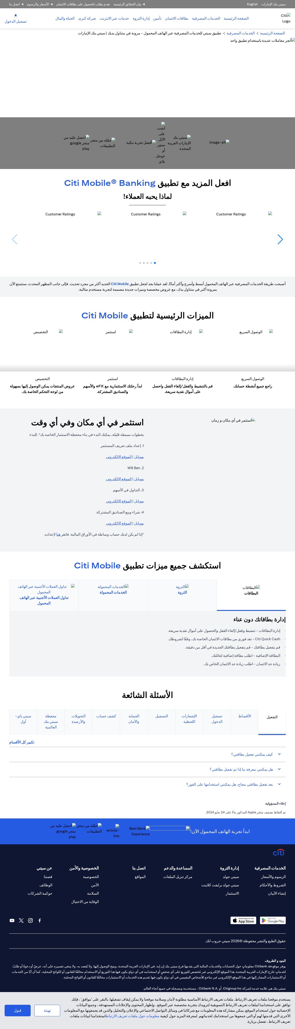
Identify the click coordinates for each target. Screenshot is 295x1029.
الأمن (95, 885)
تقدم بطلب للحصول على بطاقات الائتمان (83, 4)
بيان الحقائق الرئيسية (127, 4)
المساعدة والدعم (178, 868)
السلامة (93, 893)
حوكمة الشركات (40, 893)
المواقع (140, 877)
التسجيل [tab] (161, 716)
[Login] (15, 15)
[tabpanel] (147, 643)
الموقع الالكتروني (119, 457)
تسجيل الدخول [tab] (217, 719)
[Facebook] (39, 920)
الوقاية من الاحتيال (85, 901)
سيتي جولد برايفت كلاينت (220, 885)
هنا (58, 534)
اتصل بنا (14, 4)
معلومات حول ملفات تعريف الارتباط (132, 1016)
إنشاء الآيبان (277, 893)
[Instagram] (30, 920)
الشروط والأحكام (273, 885)
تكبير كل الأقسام (21, 742)
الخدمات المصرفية (206, 18)
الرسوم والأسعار (273, 877)
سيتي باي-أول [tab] (23, 719)
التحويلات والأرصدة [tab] (78, 719)
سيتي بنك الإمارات (273, 4)
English (252, 4)
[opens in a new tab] (178, 143)
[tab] (206, 18)
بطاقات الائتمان (176, 18)
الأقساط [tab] (244, 716)
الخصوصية (91, 877)
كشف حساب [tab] (106, 716)
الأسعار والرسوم (38, 4)
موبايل (139, 457)
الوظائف (45, 885)
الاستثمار (232, 893)
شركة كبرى (87, 18)
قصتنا (48, 877)
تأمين (157, 18)
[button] (155, 263)
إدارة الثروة (141, 18)
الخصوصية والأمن (84, 868)
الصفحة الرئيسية (236, 18)
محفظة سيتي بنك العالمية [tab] (51, 721)
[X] (21, 920)
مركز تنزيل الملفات (177, 877)
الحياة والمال (64, 18)
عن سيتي (44, 868)
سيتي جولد (231, 877)
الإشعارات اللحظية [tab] (189, 719)
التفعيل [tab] (272, 717)
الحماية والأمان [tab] (133, 719)
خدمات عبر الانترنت (114, 18)
